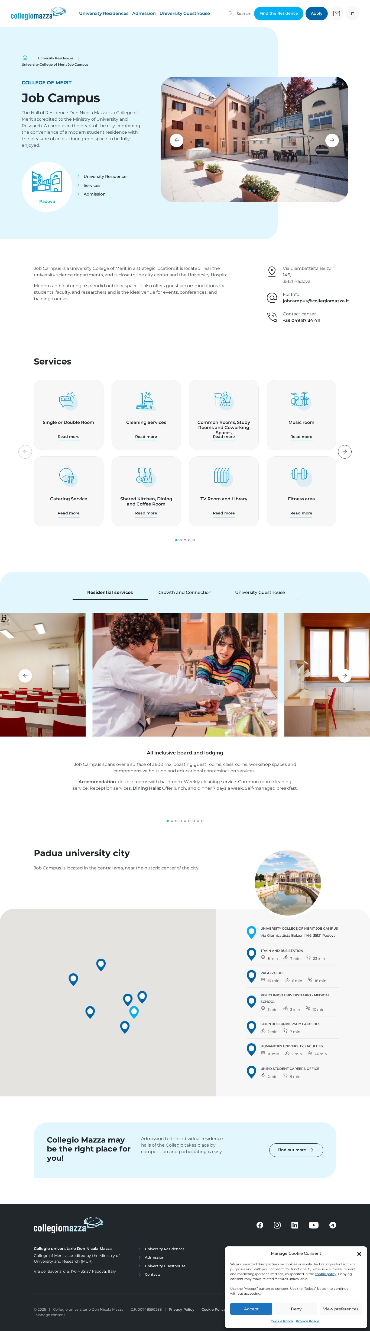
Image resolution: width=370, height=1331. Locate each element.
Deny (296, 1308)
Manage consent (50, 1315)
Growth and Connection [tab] (185, 592)
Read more (69, 436)
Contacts (153, 1274)
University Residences (103, 13)
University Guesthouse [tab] (260, 592)
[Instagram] (277, 1225)
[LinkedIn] (294, 1225)
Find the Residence (278, 13)
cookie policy (325, 1274)
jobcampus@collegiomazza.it (316, 300)
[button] (359, 1253)
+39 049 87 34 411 (301, 320)
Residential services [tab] (110, 592)
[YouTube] (314, 1225)
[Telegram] (332, 1225)
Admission (144, 13)
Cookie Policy (282, 1321)
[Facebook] (260, 1225)
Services (92, 185)
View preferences (341, 1308)
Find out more (296, 1150)
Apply (316, 13)
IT (352, 13)
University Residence (105, 176)
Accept (251, 1308)
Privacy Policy (307, 1321)
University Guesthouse (185, 13)
